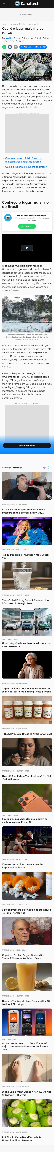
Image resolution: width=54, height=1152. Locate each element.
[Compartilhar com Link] (16, 47)
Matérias (13, 24)
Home (4, 24)
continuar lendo (27, 445)
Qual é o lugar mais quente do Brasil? (26, 166)
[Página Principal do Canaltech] (27, 5)
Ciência (22, 24)
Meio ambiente (33, 24)
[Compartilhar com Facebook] (10, 47)
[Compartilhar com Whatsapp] (4, 47)
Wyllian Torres (13, 38)
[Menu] (4, 4)
